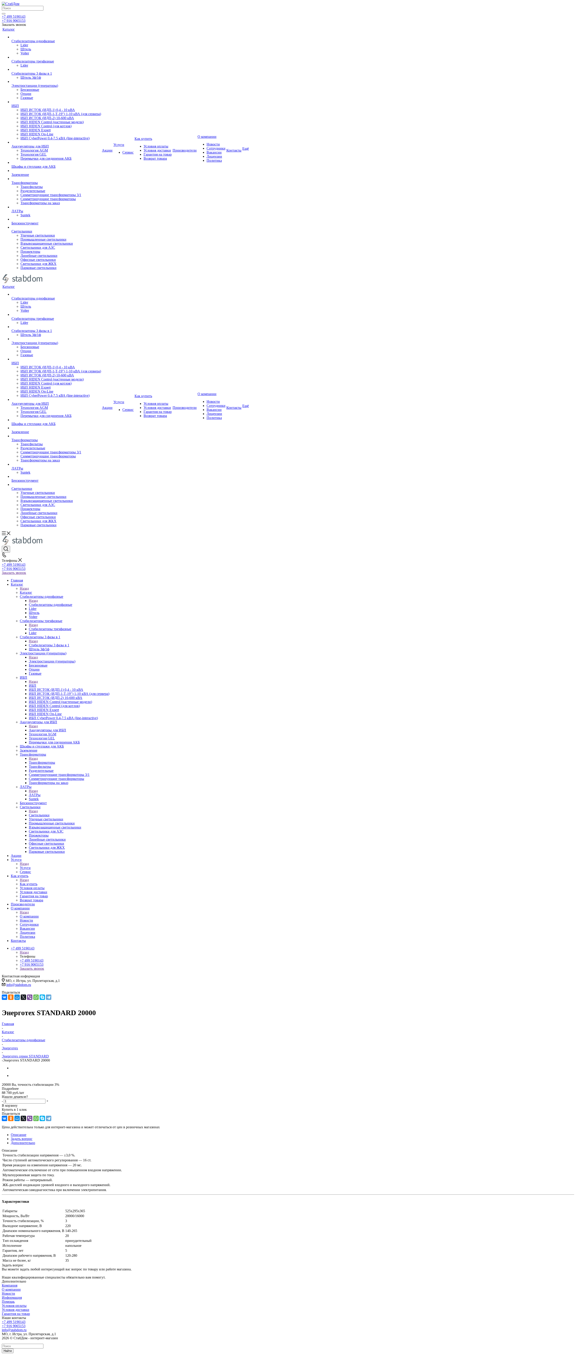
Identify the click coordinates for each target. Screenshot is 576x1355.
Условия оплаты (14, 1306)
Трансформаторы (42, 762)
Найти (8, 1351)
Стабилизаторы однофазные (50, 605)
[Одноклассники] (11, 997)
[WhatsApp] (36, 997)
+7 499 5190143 (13, 16)
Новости (8, 1293)
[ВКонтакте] (4, 997)
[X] (23, 997)
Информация (12, 1297)
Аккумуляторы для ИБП (47, 730)
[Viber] (29, 997)
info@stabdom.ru (18, 985)
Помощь (8, 1301)
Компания (9, 1285)
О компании (29, 916)
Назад (24, 588)
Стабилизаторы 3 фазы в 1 (49, 645)
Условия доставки (15, 1310)
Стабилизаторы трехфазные (50, 629)
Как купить (28, 884)
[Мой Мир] (17, 997)
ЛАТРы (34, 795)
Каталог (26, 592)
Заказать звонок (14, 573)
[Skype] (42, 997)
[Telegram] (48, 997)
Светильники (39, 815)
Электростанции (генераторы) (52, 661)
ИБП (32, 686)
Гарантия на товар (16, 1314)
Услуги (25, 868)
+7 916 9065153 (13, 20)
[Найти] (3, 13)
